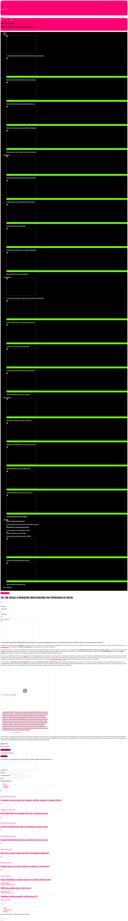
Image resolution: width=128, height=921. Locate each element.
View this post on (6, 694)
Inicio (5, 33)
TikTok (21, 645)
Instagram (59, 659)
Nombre (3, 772)
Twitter (65, 659)
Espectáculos (6, 155)
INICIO (5, 4)
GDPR (107, 650)
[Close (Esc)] (1, 918)
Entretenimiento (7, 277)
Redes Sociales (7, 397)
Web (2, 778)
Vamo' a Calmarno (16, 732)
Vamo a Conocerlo (8, 587)
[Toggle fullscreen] (4, 918)
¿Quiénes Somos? (8, 5)
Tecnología (6, 519)
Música (5, 34)
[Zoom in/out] (5, 918)
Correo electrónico (5, 775)
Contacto (6, 6)
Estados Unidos (5, 647)
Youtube (53, 659)
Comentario (4, 770)
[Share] (2, 918)
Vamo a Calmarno (5, 619)
